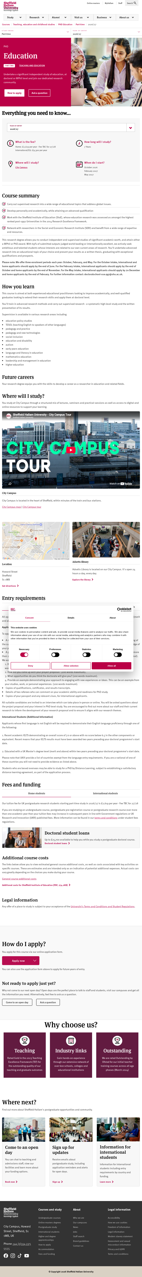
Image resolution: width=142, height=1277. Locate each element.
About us (124, 17)
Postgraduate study (47, 1226)
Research (34, 17)
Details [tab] (71, 617)
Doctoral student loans (56, 843)
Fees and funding (46, 1253)
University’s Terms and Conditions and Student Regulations (103, 906)
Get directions (9, 585)
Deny (30, 666)
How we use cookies (117, 1222)
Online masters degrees (49, 1222)
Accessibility (114, 1217)
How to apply (14, 93)
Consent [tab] (29, 617)
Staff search (78, 1236)
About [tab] (113, 617)
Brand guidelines (81, 1240)
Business (102, 17)
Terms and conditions (118, 1253)
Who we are (78, 1217)
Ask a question (39, 93)
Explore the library (81, 579)
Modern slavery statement (120, 1236)
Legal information (116, 1231)
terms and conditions (105, 817)
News (75, 1226)
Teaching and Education (32, 65)
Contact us (78, 1245)
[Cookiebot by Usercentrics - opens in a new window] (119, 610)
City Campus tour (32, 506)
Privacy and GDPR (116, 1249)
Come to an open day (17, 1002)
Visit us (78, 17)
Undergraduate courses (49, 1217)
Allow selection (71, 666)
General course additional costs (19, 878)
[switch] (55, 654)
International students (105, 793)
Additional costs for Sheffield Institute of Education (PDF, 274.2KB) (35, 885)
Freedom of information (119, 1226)
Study (10, 17)
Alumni (56, 17)
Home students (36, 793)
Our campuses (80, 1222)
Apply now (18, 961)
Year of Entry (16, 126)
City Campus (21, 167)
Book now (10, 1181)
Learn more (105, 1181)
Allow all (111, 666)
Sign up (56, 1181)
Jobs (75, 1231)
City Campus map (11, 506)
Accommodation (46, 1249)
